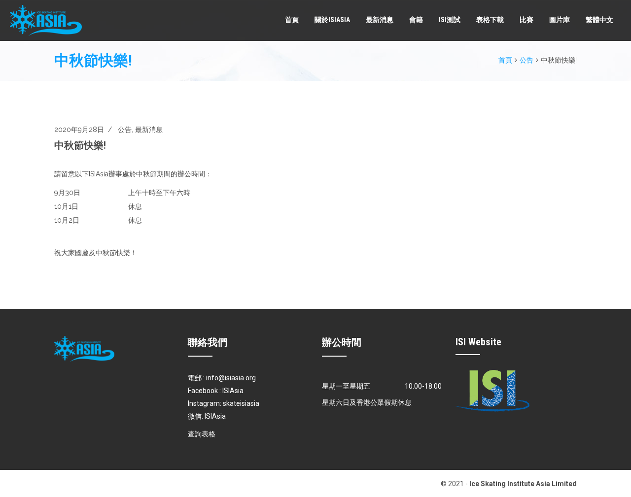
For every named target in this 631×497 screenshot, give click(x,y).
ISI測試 (449, 20)
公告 (526, 60)
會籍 (416, 20)
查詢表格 (201, 434)
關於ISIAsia (332, 20)
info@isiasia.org (231, 378)
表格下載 (490, 20)
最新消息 (379, 20)
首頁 (292, 20)
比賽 (526, 20)
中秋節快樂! (80, 145)
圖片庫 (559, 20)
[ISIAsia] (46, 20)
